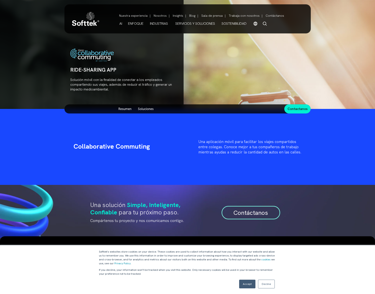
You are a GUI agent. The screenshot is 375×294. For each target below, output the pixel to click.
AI (120, 23)
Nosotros (160, 16)
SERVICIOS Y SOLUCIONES (195, 23)
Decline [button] (266, 284)
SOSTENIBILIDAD (234, 23)
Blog (192, 16)
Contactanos (298, 109)
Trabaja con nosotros (244, 16)
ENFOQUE (135, 23)
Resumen (125, 109)
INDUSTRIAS (159, 23)
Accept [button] (247, 284)
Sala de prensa (212, 16)
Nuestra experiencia (133, 16)
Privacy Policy (122, 263)
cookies (266, 259)
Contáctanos (275, 16)
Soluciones (146, 109)
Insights (178, 16)
